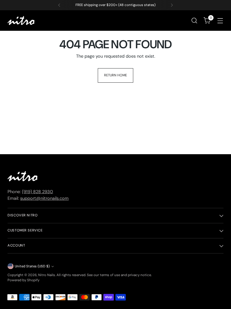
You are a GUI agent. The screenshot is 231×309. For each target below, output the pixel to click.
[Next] (171, 5)
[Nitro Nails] (21, 20)
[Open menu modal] (220, 20)
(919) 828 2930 (37, 192)
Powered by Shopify (23, 280)
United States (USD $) (32, 266)
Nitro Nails (46, 275)
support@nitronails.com (44, 198)
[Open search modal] (194, 20)
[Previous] (59, 5)
